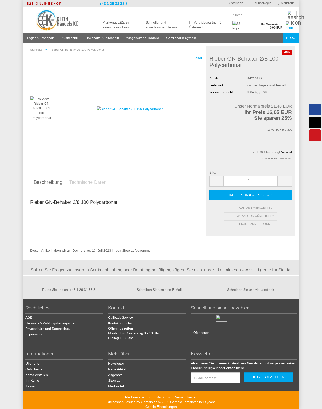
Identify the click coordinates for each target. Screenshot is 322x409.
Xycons (210, 402)
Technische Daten (88, 182)
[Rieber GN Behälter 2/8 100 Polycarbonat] (130, 108)
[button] (234, 3)
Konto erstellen (36, 375)
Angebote (115, 375)
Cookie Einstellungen (161, 407)
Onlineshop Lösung (121, 402)
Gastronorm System (181, 38)
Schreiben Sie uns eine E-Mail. (159, 290)
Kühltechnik (69, 38)
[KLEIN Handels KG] (58, 20)
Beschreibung (48, 182)
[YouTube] (315, 135)
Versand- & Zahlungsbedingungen (50, 323)
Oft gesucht (202, 332)
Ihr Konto (32, 380)
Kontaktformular (120, 323)
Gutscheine (33, 369)
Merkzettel (287, 3)
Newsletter (116, 363)
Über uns (32, 363)
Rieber (197, 58)
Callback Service (120, 317)
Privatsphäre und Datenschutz (47, 328)
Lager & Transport (40, 38)
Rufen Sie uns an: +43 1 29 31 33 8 (68, 290)
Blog (290, 38)
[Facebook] (315, 109)
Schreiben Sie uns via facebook (250, 290)
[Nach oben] (312, 402)
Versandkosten (186, 397)
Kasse (30, 386)
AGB (28, 317)
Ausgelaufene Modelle (142, 38)
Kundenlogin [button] (261, 3)
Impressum (33, 334)
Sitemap (114, 380)
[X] (315, 122)
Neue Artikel (117, 369)
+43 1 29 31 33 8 (113, 4)
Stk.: (212, 172)
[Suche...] (292, 15)
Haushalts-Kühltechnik (102, 38)
